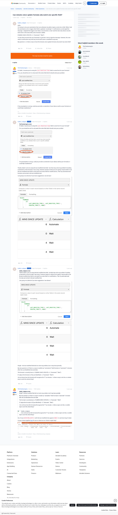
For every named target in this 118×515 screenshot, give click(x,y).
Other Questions (40, 9)
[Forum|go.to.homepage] (18, 3)
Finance (33, 473)
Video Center (59, 463)
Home (12, 9)
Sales (33, 470)
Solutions (34, 452)
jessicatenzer (86, 51)
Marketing (34, 459)
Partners (81, 456)
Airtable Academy (60, 456)
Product (33, 456)
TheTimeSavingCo (23, 68)
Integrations (10, 459)
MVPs (64, 3)
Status (9, 491)
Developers (82, 463)
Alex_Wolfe (86, 61)
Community (18, 9)
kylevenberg (86, 66)
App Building (11, 466)
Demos (57, 466)
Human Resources (37, 466)
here (31, 420)
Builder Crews (42, 3)
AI (7, 470)
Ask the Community (28, 9)
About (9, 480)
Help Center (78, 3)
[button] (92, 3)
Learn (57, 452)
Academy (70, 3)
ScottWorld (86, 56)
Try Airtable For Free (13, 498)
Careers (9, 484)
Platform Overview (12, 456)
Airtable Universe (84, 473)
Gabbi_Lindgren (22, 23)
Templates (82, 470)
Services (81, 459)
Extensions (10, 463)
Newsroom (10, 494)
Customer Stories (60, 470)
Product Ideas (51, 3)
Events (59, 3)
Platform (9, 452)
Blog (8, 487)
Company (10, 477)
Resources (82, 452)
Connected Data (12, 473)
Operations (34, 463)
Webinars (58, 473)
